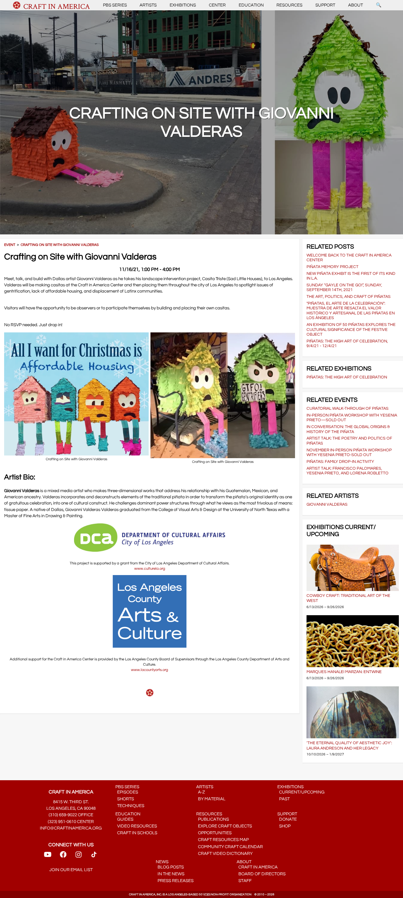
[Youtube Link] (47, 856)
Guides (124, 819)
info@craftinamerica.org (71, 828)
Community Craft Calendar (229, 847)
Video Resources (136, 826)
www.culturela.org (149, 568)
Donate (287, 819)
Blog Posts (170, 867)
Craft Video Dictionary (224, 853)
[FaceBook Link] (63, 856)
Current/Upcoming (301, 792)
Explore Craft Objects (224, 826)
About (355, 5)
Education (251, 5)
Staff (244, 881)
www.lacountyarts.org (149, 670)
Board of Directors (261, 874)
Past (283, 799)
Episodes (126, 792)
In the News (170, 874)
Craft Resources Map (222, 839)
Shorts (124, 799)
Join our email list (71, 870)
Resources (289, 5)
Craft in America (257, 867)
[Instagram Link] (78, 856)
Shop (284, 826)
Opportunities (214, 833)
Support (325, 5)
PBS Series (115, 5)
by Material (210, 799)
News (162, 862)
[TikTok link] (94, 856)
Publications (212, 819)
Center (217, 5)
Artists (148, 5)
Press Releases (175, 881)
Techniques (129, 806)
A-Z (200, 792)
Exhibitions (183, 5)
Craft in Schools (136, 833)
